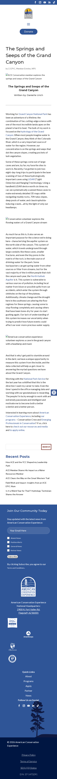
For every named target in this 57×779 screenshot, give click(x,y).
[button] (54, 393)
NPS (34, 68)
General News (16, 546)
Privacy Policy (29, 754)
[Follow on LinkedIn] (49, 2)
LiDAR (31, 179)
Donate (28, 31)
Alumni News (16, 538)
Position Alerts (16, 542)
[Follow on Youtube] (44, 2)
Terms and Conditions (15, 568)
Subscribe (12, 557)
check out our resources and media (30, 426)
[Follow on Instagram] (40, 2)
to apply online (17, 430)
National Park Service (34, 378)
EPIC (13, 68)
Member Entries (23, 68)
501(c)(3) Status (28, 767)
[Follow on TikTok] (54, 2)
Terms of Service (28, 761)
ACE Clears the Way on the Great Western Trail (27, 478)
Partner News (16, 550)
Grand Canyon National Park (33, 114)
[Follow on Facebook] (35, 2)
